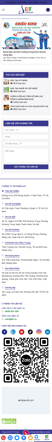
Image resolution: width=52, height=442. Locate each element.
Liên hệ (43, 2)
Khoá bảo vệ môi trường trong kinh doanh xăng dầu (24, 53)
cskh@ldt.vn (11, 319)
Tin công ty (10, 2)
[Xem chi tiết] (4, 331)
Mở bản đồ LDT (26, 400)
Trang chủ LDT (7, 432)
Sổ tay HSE (21, 2)
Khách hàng (33, 2)
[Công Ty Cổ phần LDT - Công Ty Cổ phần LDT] (26, 9)
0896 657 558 (12, 311)
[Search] (48, 10)
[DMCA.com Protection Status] (9, 421)
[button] (3, 10)
